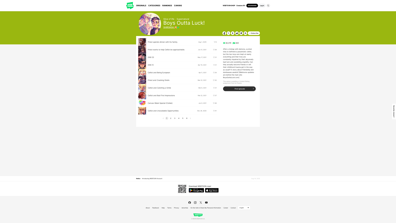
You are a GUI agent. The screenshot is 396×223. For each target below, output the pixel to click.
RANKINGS (167, 5)
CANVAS (178, 5)
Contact (233, 208)
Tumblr (233, 33)
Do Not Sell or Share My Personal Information (206, 208)
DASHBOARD (252, 5)
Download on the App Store (212, 190)
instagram (195, 202)
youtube (206, 202)
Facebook (224, 33)
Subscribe (254, 33)
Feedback (155, 208)
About (148, 208)
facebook (189, 202)
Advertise (185, 208)
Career (225, 208)
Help (163, 208)
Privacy (176, 208)
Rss (245, 33)
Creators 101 (240, 6)
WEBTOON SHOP (229, 6)
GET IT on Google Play (196, 190)
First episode (240, 89)
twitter (201, 202)
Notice (138, 178)
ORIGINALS (141, 5)
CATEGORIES (154, 5)
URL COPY (241, 33)
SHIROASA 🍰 (170, 27)
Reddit (237, 33)
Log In (262, 5)
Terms (169, 208)
